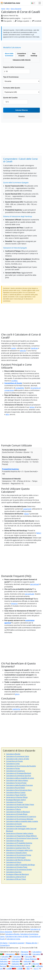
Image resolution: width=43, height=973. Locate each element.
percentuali (34, 584)
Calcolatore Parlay (13, 768)
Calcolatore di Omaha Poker (16, 867)
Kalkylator (16, 964)
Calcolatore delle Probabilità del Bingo (20, 865)
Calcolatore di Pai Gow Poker (17, 807)
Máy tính (35, 964)
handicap (34, 348)
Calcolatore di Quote (14, 824)
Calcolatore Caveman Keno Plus (18, 848)
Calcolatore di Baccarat (15, 841)
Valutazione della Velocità (21, 60)
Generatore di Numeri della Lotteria (19, 833)
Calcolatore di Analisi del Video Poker (20, 804)
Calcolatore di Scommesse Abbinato (19, 819)
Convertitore (5, 945)
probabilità (20, 388)
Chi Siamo (4, 943)
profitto (14, 381)
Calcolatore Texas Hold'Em (16, 795)
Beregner (24, 952)
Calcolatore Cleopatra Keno (16, 853)
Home (3, 9)
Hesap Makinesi (31, 959)
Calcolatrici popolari (16, 943)
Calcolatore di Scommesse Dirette (19, 869)
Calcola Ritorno (21, 110)
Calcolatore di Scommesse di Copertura (21, 816)
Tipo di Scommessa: (11, 77)
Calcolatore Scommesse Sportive (18, 776)
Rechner (3, 966)
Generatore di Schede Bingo (16, 814)
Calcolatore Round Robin (15, 788)
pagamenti (27, 509)
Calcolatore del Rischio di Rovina (18, 860)
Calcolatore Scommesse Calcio (17, 756)
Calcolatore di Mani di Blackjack (18, 812)
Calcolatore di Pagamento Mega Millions (21, 836)
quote (13, 348)
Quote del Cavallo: (10, 97)
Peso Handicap (34, 55)
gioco (17, 694)
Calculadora (36, 952)
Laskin (26, 964)
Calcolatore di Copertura (15, 771)
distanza (14, 603)
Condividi (37, 21)
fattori (38, 533)
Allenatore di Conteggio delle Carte (19, 850)
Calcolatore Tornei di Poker (16, 783)
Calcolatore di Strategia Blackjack (18, 773)
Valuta (26, 514)
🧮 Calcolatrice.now (10, 3)
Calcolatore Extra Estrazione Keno (19, 790)
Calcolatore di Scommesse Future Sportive (22, 838)
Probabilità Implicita (10, 469)
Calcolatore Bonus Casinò (15, 792)
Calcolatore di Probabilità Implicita (19, 843)
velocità (23, 351)
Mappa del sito (31, 943)
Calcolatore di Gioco (13, 862)
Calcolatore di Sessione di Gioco (18, 845)
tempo (32, 407)
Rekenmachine (16, 966)
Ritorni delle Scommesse (9, 55)
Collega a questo (22, 21)
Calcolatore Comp (13, 763)
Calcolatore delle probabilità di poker (20, 778)
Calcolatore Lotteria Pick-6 (16, 877)
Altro (8, 9)
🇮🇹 (32, 3)
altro (7, 414)
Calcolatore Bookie (13, 754)
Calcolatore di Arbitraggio (16, 857)
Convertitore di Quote (21, 55)
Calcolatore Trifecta (13, 809)
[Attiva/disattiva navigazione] (39, 3)
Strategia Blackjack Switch (16, 800)
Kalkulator (4, 961)
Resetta (21, 116)
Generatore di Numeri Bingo (17, 797)
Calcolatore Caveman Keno (16, 826)
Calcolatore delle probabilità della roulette (22, 821)
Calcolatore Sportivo (14, 872)
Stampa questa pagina (11, 18)
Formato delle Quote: (11, 88)
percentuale (29, 594)
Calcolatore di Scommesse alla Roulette (21, 766)
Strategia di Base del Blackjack (17, 874)
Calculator (24, 954)
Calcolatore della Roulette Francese (19, 785)
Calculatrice (16, 959)
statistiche (16, 709)
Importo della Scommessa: (13, 67)
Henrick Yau (13, 15)
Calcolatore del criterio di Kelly (17, 759)
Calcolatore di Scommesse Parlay (18, 855)
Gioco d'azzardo (16, 9)
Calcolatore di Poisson (14, 802)
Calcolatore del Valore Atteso (17, 780)
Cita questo (7, 21)
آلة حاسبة (29, 966)
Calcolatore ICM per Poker (16, 879)
